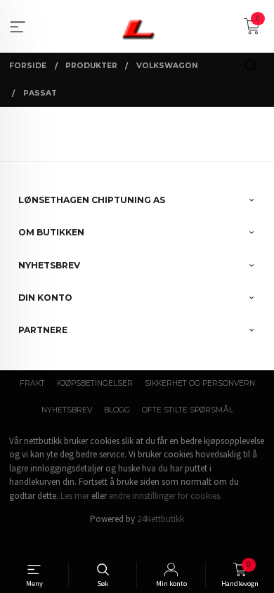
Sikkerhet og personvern (200, 383)
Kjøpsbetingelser (95, 383)
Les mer (74, 496)
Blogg (117, 410)
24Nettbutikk (160, 519)
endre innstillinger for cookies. (165, 496)
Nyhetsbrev (66, 410)
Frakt (32, 383)
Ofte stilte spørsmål (187, 410)
